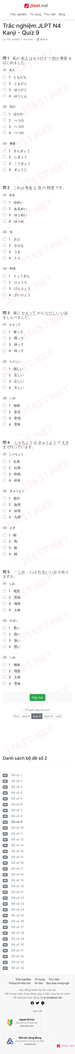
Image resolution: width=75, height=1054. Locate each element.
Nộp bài (37, 697)
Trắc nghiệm (18, 14)
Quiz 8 (26, 716)
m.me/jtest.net (53, 997)
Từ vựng (35, 14)
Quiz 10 (48, 716)
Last (58, 716)
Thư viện (50, 14)
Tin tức (38, 983)
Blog (62, 14)
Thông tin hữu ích (20, 983)
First (16, 716)
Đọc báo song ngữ (58, 983)
